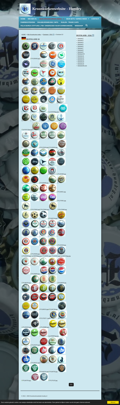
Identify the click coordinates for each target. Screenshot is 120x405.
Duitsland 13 (81, 59)
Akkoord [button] (113, 402)
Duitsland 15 (81, 63)
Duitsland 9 (80, 52)
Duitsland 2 (80, 38)
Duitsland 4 (80, 42)
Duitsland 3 (80, 40)
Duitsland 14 (81, 61)
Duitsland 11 (81, 56)
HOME (24, 34)
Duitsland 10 (59, 34)
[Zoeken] (86, 25)
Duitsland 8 (80, 50)
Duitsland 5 (80, 44)
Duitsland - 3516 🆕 (48, 34)
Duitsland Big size (82, 65)
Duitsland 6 (80, 46)
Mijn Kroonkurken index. (34, 34)
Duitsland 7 (80, 48)
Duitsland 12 (81, 58)
